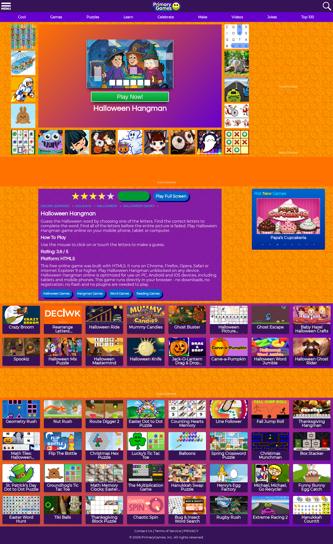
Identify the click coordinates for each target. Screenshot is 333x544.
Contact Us (143, 531)
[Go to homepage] (166, 6)
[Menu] (6, 6)
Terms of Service (168, 531)
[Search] (327, 6)
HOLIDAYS (83, 206)
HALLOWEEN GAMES (138, 206)
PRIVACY (191, 531)
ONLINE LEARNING (55, 206)
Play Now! (130, 96)
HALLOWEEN (107, 206)
